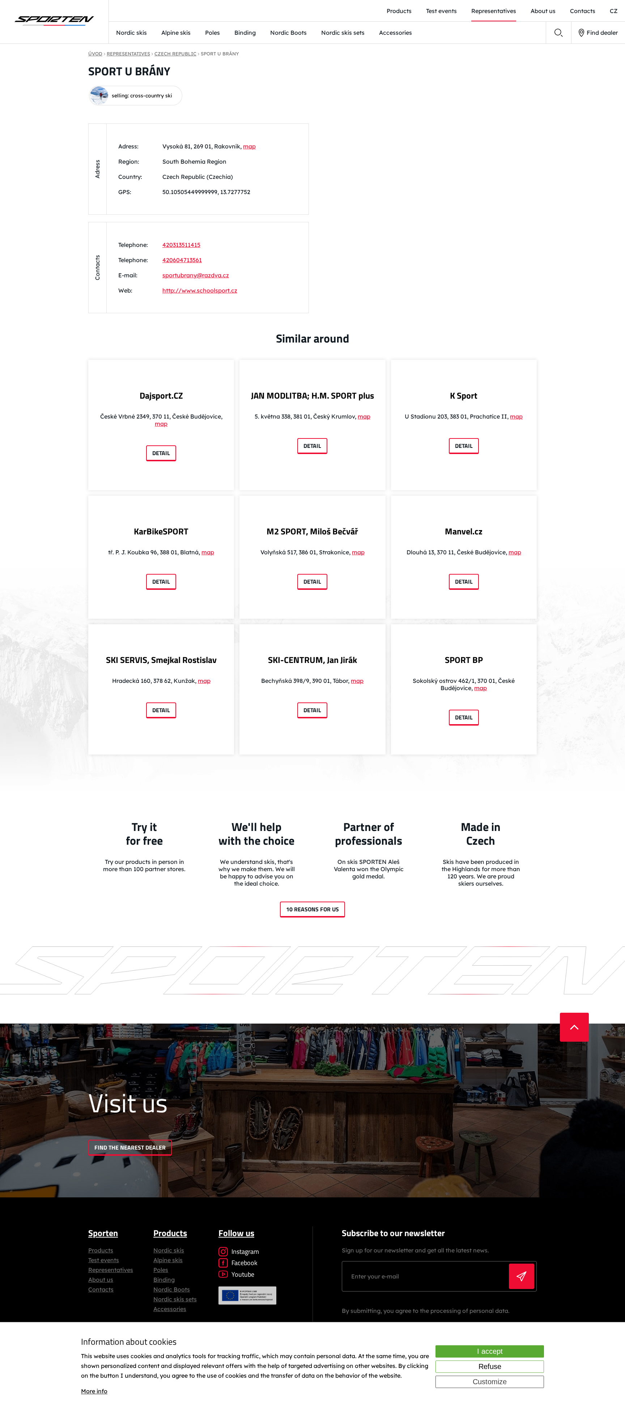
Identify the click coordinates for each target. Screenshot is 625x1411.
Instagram (245, 1251)
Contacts (582, 10)
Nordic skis (131, 32)
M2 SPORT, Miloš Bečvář (312, 531)
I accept (490, 1351)
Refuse (490, 1366)
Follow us (236, 1232)
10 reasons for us (312, 909)
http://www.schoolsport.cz (199, 290)
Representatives (493, 10)
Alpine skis (176, 32)
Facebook (244, 1263)
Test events (441, 10)
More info (94, 1391)
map (249, 146)
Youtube (242, 1274)
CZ (614, 10)
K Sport (463, 395)
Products (399, 10)
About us (543, 10)
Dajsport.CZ (161, 395)
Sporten (103, 1232)
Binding (245, 32)
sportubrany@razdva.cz (195, 275)
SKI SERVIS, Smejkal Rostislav (161, 659)
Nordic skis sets (343, 32)
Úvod (95, 53)
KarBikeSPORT (161, 531)
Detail (161, 453)
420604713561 (182, 260)
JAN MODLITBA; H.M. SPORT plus (312, 395)
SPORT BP (464, 659)
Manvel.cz (463, 531)
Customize (490, 1382)
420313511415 (181, 244)
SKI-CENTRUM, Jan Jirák (312, 659)
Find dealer (602, 32)
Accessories (395, 32)
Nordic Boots (288, 32)
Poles (212, 32)
